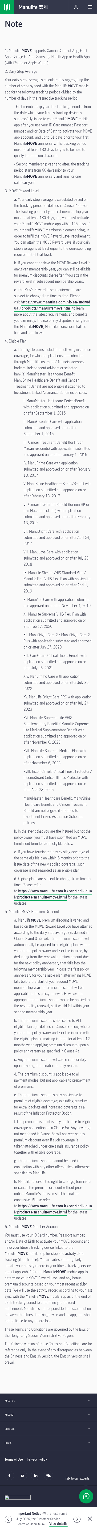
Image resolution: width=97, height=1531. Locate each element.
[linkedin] (37, 1478)
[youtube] (24, 1478)
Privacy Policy (37, 1459)
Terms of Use (14, 1459)
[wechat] (50, 1478)
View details (58, 1523)
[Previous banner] (8, 1519)
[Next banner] (77, 1519)
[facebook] (11, 1478)
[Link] (7, 7)
